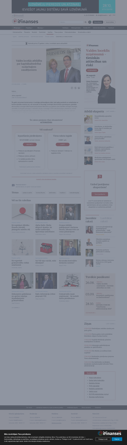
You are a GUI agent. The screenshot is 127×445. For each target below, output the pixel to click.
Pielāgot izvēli (102, 439)
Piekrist (117, 439)
